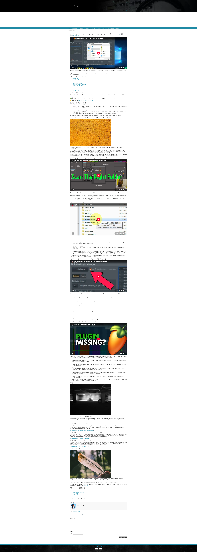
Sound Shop (74, 28)
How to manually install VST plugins (79, 84)
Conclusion (74, 88)
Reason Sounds (75, 493)
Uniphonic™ (85, 485)
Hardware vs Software (76, 495)
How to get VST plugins (77, 83)
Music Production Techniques (113, 28)
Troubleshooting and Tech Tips (76, 511)
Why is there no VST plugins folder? (79, 82)
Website (71, 535)
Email (71, 533)
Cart (104, 28)
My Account (81, 28)
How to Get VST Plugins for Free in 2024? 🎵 (76, 514)
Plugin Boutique (81, 100)
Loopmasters (90, 100)
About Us (100, 28)
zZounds (86, 100)
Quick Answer (75, 78)
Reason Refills (75, 494)
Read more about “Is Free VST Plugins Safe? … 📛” (79, 446)
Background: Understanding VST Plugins (80, 80)
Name (71, 531)
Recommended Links (76, 89)
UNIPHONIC (76, 6)
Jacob (78, 35)
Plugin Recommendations (77, 491)
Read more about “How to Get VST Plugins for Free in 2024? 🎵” (82, 430)
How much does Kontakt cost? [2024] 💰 (121, 514)
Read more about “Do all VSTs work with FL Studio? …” (80, 438)
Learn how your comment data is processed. (93, 536)
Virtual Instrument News (91, 28)
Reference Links (75, 90)
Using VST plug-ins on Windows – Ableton (80, 500)
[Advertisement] (98, 19)
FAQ (73, 86)
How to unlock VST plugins (77, 85)
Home (69, 28)
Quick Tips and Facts (76, 79)
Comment (72, 521)
